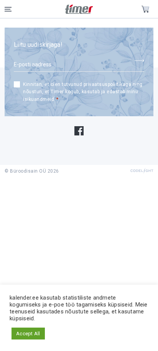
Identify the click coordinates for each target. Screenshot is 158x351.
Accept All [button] (28, 333)
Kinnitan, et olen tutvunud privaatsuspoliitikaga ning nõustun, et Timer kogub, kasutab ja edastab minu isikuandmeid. (83, 92)
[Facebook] (79, 130)
